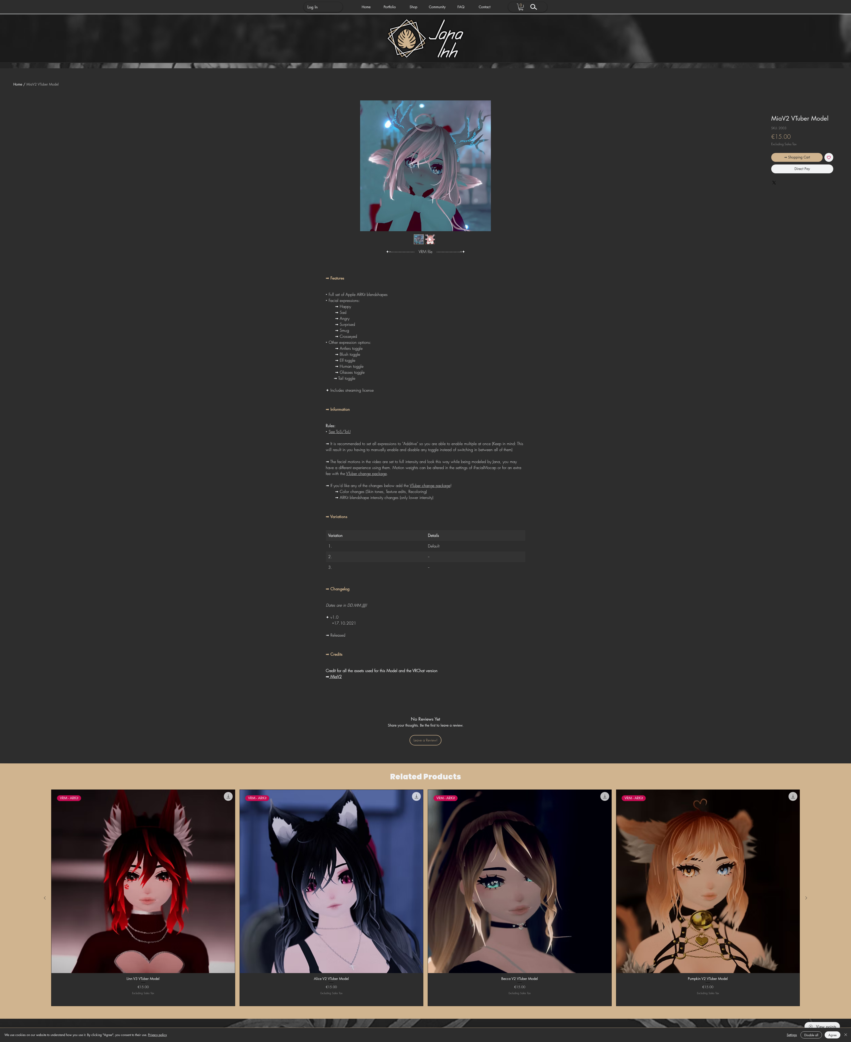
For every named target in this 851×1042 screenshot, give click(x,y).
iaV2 (338, 676)
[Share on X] (774, 195)
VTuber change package (366, 473)
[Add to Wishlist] (828, 157)
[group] (425, 897)
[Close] (845, 1034)
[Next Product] (806, 898)
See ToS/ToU (340, 431)
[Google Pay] (802, 181)
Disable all (811, 1035)
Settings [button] (792, 1035)
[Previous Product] (44, 898)
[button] (390, 7)
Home (17, 84)
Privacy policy (157, 1035)
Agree (832, 1035)
